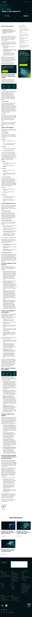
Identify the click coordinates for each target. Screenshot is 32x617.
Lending (23, 575)
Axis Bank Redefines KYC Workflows (25, 592)
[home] (4, 2)
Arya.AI (2, 493)
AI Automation (3, 509)
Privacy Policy (13, 596)
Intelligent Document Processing (26, 577)
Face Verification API (14, 581)
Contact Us (2, 586)
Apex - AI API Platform (4, 572)
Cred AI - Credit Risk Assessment (5, 575)
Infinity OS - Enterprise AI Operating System (6, 577)
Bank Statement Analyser (14, 572)
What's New (2, 595)
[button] (30, 2)
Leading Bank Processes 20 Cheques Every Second (25, 588)
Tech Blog (12, 588)
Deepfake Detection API (14, 576)
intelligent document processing (7, 61)
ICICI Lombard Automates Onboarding (25, 590)
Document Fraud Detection (15, 575)
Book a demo (3, 499)
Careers (2, 587)
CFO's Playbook (3, 597)
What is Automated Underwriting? (5, 596)
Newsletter (12, 587)
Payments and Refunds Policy (15, 597)
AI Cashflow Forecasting (25, 576)
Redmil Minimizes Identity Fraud (26, 586)
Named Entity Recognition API (15, 577)
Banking (23, 572)
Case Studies (13, 586)
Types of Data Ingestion (23, 32)
